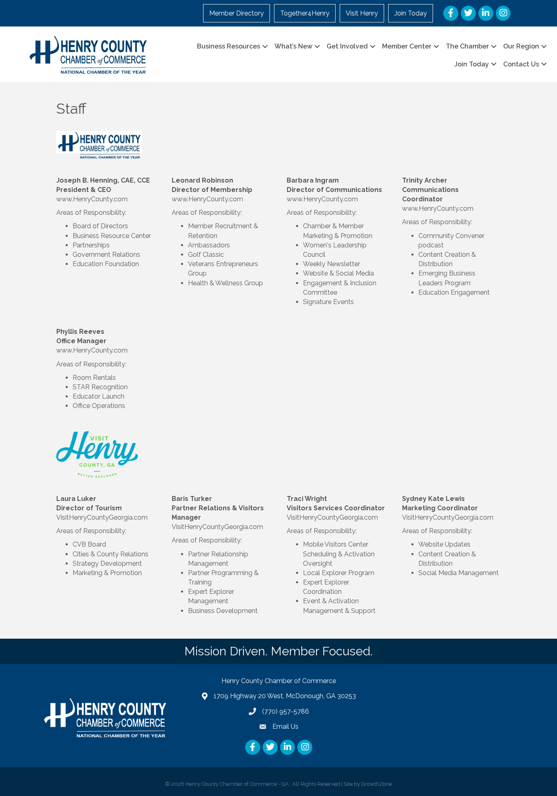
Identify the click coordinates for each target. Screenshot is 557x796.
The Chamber (467, 46)
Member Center (406, 46)
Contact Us (521, 64)
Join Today (410, 13)
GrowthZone (376, 784)
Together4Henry (304, 13)
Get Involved (347, 46)
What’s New (293, 46)
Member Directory (236, 13)
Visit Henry (362, 13)
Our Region (521, 46)
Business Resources (228, 46)
